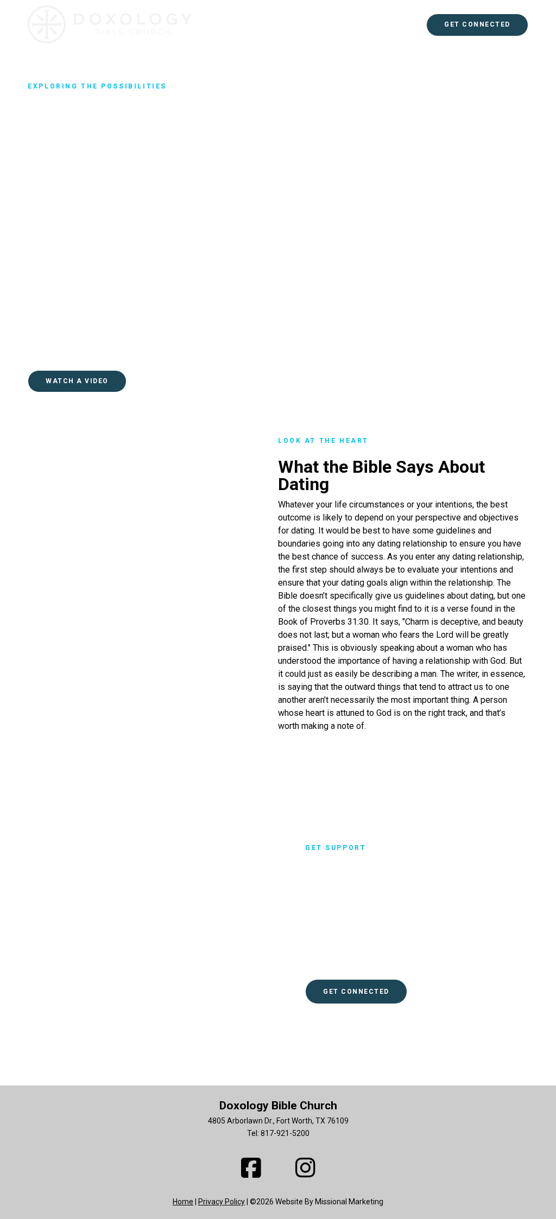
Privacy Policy (221, 1201)
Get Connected (477, 24)
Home (183, 1201)
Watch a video (77, 381)
